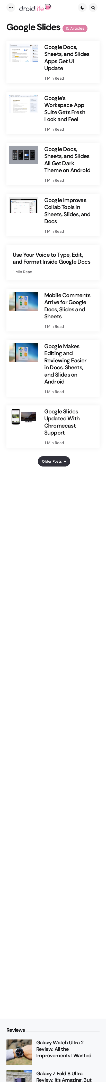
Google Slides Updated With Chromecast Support (62, 422)
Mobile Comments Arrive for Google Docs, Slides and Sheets (67, 306)
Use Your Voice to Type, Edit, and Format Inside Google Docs (51, 258)
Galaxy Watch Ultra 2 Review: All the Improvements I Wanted (63, 1049)
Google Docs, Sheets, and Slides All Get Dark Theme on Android (67, 160)
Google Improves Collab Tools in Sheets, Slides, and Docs (67, 211)
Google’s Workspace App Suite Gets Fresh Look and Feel (64, 109)
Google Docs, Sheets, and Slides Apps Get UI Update (67, 58)
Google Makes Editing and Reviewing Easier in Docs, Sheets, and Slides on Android (65, 364)
